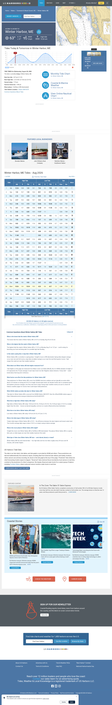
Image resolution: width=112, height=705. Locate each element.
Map (64, 3)
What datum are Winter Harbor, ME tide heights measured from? (25, 365)
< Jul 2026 (7, 176)
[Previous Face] (92, 49)
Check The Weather (43, 579)
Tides (41, 3)
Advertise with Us (41, 663)
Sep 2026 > (72, 176)
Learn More (72, 492)
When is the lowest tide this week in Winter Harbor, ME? (23, 336)
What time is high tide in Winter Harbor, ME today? (21, 401)
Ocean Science (47, 562)
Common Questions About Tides (13, 92)
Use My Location (61, 641)
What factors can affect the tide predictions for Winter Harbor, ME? (26, 377)
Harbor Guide (76, 579)
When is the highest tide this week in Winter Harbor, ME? (23, 344)
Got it (71, 702)
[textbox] (32, 16)
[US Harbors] (16, 3)
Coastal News (15, 568)
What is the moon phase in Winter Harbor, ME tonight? (22, 428)
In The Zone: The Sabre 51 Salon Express (55, 485)
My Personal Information (67, 693)
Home (7, 10)
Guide (57, 3)
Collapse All (70, 332)
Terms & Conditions (42, 666)
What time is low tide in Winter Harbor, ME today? (21, 410)
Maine (13, 10)
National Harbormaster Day (85, 666)
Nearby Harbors (13, 16)
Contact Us (19, 666)
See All (102, 522)
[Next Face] (95, 49)
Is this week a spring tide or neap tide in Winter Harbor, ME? (24, 354)
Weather (49, 3)
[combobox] (32, 16)
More (29, 564)
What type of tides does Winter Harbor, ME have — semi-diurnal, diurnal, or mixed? (30, 437)
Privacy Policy (54, 693)
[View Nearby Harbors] (38, 31)
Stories (71, 3)
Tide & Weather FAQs (63, 663)
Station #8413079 (24, 89)
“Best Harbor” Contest (83, 663)
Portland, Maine (15, 464)
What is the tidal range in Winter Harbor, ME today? (21, 418)
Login (101, 3)
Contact (36, 679)
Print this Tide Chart (40, 177)
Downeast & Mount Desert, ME (26, 10)
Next (71, 150)
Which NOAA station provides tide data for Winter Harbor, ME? (25, 391)
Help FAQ (59, 666)
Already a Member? (91, 3)
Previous (8, 150)
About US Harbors (21, 663)
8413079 (45, 316)
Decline (64, 702)
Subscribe (44, 615)
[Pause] (94, 49)
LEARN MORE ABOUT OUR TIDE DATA (17, 468)
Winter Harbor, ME (43, 10)
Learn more (46, 698)
